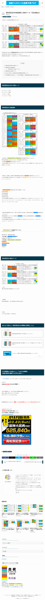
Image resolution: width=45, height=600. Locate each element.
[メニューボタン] (2, 3)
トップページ (7, 595)
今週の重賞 (4, 16)
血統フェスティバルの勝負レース (34, 595)
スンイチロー (8, 481)
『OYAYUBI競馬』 (6, 378)
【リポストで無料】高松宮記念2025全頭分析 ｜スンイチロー (25, 353)
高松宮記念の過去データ (11, 71)
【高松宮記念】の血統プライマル (14, 69)
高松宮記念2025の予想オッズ (12, 65)
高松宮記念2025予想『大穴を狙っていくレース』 (22, 333)
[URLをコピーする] (40, 458)
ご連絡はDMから (30, 596)
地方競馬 (25, 595)
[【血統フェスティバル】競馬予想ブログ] (22, 3)
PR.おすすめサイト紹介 (22, 596)
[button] (5, 458)
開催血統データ (14, 596)
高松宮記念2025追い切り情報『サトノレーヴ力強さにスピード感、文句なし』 (27, 343)
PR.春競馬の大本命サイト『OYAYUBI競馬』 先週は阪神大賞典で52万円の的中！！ (23, 75)
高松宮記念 (9, 16)
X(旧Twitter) (18, 595)
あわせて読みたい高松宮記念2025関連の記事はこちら (17, 73)
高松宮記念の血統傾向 (10, 67)
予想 (22, 595)
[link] (16, 492)
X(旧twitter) (4, 559)
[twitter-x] (18, 492)
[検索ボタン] (42, 3)
